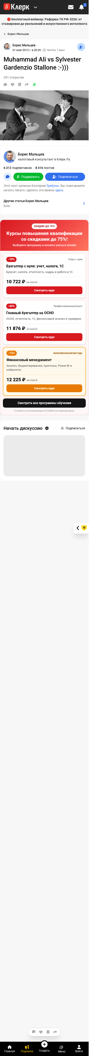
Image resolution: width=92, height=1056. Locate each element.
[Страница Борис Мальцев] (7, 46)
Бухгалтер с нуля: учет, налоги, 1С (35, 266)
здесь (59, 190)
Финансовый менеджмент (29, 360)
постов (44, 168)
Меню (61, 1051)
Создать (44, 1050)
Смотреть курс (44, 290)
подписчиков (18, 168)
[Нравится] (12, 84)
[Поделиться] (27, 84)
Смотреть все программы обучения (44, 403)
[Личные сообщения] (70, 7)
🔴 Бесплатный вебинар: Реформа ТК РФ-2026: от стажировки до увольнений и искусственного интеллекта (44, 21)
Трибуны (52, 185)
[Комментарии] (5, 84)
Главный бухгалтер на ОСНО (30, 313)
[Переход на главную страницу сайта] (16, 7)
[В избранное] (19, 84)
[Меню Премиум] (35, 7)
